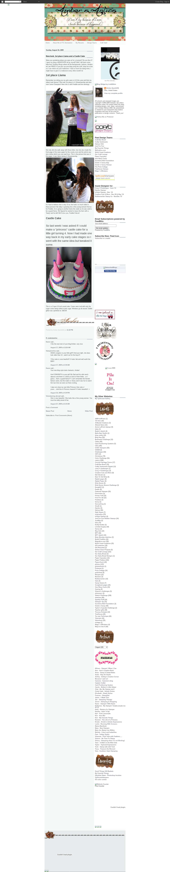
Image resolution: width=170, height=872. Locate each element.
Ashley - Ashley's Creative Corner (107, 677)
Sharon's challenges (102, 591)
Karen (48, 342)
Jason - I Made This (102, 697)
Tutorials (98, 618)
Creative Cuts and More (103, 473)
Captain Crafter (100, 683)
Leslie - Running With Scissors (106, 724)
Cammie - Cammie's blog (104, 681)
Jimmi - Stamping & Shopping (106, 702)
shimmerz (98, 593)
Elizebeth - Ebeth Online (103, 693)
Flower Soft (99, 495)
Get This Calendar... (110, 80)
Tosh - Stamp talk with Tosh (105, 747)
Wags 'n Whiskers (101, 171)
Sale (96, 581)
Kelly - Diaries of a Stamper (104, 709)
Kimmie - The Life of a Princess (106, 720)
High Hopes (99, 512)
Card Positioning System (104, 685)
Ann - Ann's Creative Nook (104, 670)
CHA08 (97, 450)
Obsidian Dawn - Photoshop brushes (108, 775)
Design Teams (92, 43)
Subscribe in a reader (102, 238)
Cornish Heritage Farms (103, 462)
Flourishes (99, 493)
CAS (96, 446)
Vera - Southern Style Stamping (106, 751)
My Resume (80, 43)
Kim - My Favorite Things (104, 718)
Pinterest (98, 568)
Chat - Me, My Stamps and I (105, 689)
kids (96, 523)
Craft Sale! (103, 43)
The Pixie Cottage (101, 167)
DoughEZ (98, 487)
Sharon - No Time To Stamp (105, 738)
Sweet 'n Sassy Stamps (103, 165)
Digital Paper (99, 481)
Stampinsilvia (51, 351)
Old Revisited (100, 547)
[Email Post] (73, 330)
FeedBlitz (106, 230)
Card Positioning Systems (104, 443)
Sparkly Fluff (99, 599)
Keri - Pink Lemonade (102, 713)
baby (96, 429)
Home (48, 43)
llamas (97, 529)
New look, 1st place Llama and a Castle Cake (65, 56)
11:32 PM (70, 330)
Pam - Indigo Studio (102, 734)
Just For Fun (99, 146)
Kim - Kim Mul (100, 716)
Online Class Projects (102, 550)
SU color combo (101, 779)
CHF (96, 454)
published (98, 572)
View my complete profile (113, 93)
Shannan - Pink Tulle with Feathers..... (108, 736)
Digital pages (99, 479)
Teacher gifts (99, 610)
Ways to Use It (100, 626)
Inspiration (99, 514)
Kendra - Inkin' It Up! (102, 711)
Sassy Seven (99, 583)
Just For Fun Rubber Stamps (105, 518)
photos (97, 564)
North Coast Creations (103, 152)
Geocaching (99, 504)
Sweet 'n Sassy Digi (102, 163)
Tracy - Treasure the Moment (105, 749)
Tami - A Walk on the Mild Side (106, 743)
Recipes (98, 574)
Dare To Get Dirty (101, 477)
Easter (97, 489)
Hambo (97, 508)
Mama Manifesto (101, 726)
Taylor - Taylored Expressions (105, 745)
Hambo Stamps (100, 190)
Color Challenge (101, 458)
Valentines (98, 620)
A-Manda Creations (101, 423)
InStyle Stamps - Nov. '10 (104, 192)
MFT (96, 533)
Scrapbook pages (101, 585)
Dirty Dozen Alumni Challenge (106, 485)
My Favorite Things (102, 148)
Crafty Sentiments (101, 142)
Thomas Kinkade (101, 612)
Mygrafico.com (100, 541)
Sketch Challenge (101, 595)
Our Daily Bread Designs (104, 556)
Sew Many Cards (101, 158)
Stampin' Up (99, 602)
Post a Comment (52, 407)
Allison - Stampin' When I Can (105, 668)
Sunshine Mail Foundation (104, 160)
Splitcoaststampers (102, 777)
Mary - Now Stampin (102, 728)
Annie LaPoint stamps (103, 427)
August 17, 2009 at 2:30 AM (60, 365)
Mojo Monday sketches (103, 537)
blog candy (99, 435)
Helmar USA (99, 144)
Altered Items (99, 425)
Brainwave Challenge (102, 439)
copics (97, 460)
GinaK (97, 506)
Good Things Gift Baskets (104, 771)
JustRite (98, 520)
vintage (97, 622)
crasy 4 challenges (101, 468)
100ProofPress (100, 419)
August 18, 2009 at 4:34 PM (60, 393)
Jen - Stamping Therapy (103, 699)
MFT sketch (99, 535)
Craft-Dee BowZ (100, 140)
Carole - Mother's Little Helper (105, 687)
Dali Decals (99, 475)
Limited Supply (100, 527)
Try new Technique (101, 616)
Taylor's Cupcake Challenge (105, 608)
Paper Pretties (100, 560)
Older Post (89, 411)
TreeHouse (98, 614)
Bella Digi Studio (101, 433)
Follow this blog (110, 271)
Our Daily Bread (100, 554)
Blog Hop (98, 437)
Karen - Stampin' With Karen (105, 704)
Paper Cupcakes (101, 156)
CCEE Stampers (100, 448)
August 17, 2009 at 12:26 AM (60, 347)
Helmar (97, 510)
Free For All (99, 498)
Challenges (99, 452)
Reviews (98, 577)
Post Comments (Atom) (63, 415)
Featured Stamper (101, 491)
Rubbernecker (100, 579)
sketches (98, 597)
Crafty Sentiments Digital (104, 466)
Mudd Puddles (100, 539)
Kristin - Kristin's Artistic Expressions (108, 722)
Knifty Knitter (99, 525)
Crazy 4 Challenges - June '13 (105, 188)
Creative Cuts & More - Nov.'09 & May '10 (109, 194)
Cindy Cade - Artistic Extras (105, 691)
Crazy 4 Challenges (102, 471)
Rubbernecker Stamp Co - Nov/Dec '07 (108, 196)
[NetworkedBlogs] (110, 267)
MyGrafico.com (100, 150)
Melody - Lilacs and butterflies (106, 732)
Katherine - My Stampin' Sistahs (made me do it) (110, 706)
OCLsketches (99, 545)
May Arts (98, 531)
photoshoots (99, 566)
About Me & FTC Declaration (62, 43)
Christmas (98, 456)
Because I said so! (101, 679)
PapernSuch (99, 562)
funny (97, 502)
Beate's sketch (100, 431)
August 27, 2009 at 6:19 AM (60, 404)
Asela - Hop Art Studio (103, 675)
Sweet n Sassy (100, 606)
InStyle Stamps (100, 516)
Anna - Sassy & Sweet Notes (105, 672)
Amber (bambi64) (113, 88)
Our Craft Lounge (101, 154)
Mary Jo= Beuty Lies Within (105, 730)
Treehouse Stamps (101, 169)
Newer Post (50, 411)
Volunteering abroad (53, 396)
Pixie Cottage (99, 570)
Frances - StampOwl (102, 695)
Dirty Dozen (99, 483)
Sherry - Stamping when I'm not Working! (110, 740)
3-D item (98, 421)
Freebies (98, 500)
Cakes (97, 441)
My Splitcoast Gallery (102, 398)
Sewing (97, 589)
